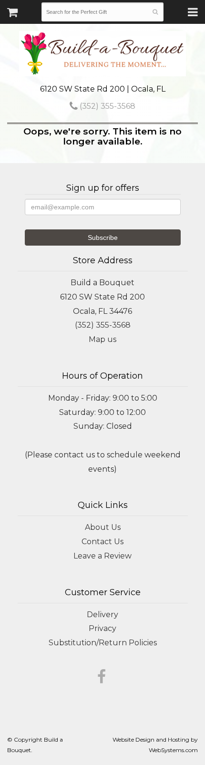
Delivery (102, 614)
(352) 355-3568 (106, 106)
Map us (102, 339)
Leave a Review (102, 555)
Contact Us (102, 541)
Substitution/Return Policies (103, 642)
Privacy (102, 628)
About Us (103, 527)
